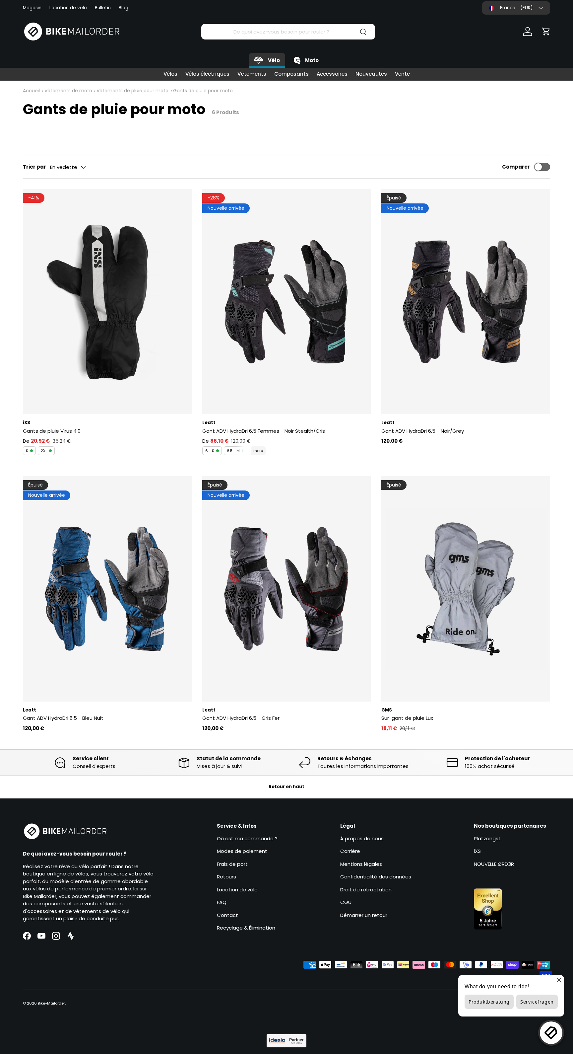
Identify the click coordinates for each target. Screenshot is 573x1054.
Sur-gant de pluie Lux (407, 718)
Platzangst (487, 838)
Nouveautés (371, 73)
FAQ (221, 902)
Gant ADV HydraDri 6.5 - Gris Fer (241, 718)
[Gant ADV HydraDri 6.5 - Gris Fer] (286, 588)
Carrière (350, 851)
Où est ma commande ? (247, 838)
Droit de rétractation (366, 889)
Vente (402, 73)
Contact (227, 915)
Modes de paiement (242, 851)
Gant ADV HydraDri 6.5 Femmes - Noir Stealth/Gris (263, 430)
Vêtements (251, 73)
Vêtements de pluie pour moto (132, 90)
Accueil (31, 90)
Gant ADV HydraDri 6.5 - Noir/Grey (422, 430)
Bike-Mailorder (51, 1003)
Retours (226, 876)
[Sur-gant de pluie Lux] (465, 588)
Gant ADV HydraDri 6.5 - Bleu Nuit (63, 718)
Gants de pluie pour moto (203, 90)
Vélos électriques (207, 73)
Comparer (516, 166)
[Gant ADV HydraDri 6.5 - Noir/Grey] (465, 301)
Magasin (32, 8)
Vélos (170, 73)
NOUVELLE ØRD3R (494, 864)
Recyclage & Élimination (246, 927)
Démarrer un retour (363, 915)
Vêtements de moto (68, 90)
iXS (477, 851)
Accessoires (332, 73)
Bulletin (103, 8)
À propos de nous (362, 838)
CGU (345, 902)
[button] (546, 31)
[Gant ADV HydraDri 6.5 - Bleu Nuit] (107, 588)
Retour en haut (286, 787)
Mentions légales (361, 864)
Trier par (34, 166)
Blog (123, 8)
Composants (291, 73)
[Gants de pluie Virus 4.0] (107, 301)
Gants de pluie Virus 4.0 (52, 430)
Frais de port (232, 864)
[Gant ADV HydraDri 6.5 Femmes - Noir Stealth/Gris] (286, 301)
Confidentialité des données (375, 876)
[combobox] (288, 31)
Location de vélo (68, 8)
